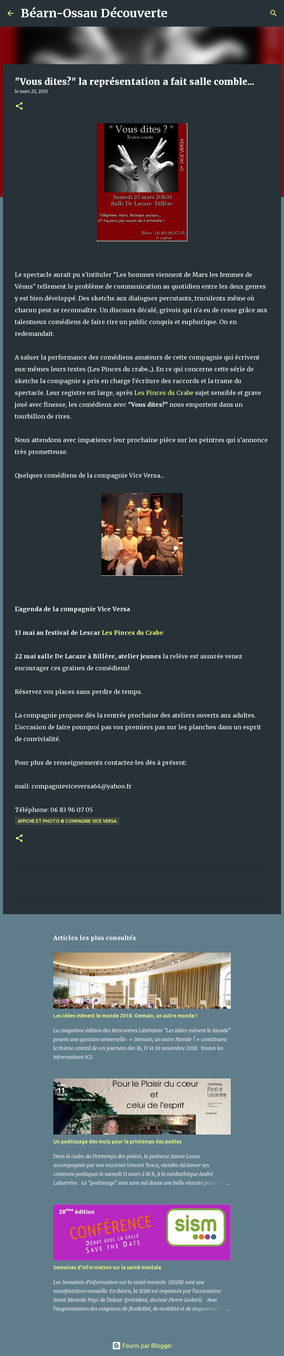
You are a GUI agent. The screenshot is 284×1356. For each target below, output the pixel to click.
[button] (19, 106)
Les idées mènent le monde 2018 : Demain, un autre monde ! (125, 1016)
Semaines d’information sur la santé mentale (107, 1267)
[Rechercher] (177, 13)
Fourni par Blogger (146, 1345)
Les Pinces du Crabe (164, 392)
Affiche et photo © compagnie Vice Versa (67, 821)
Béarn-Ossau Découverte (94, 13)
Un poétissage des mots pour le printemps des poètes (117, 1142)
